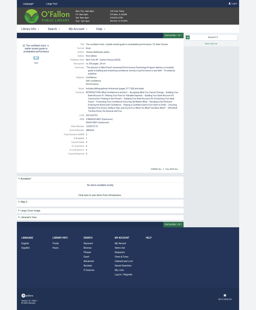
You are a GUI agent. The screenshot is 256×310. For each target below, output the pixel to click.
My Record (120, 243)
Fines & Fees (121, 256)
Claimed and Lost (124, 261)
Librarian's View (29, 217)
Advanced (89, 261)
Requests (120, 252)
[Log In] (230, 3)
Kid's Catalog (225, 299)
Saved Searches (123, 265)
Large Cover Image (30, 210)
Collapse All (171, 169)
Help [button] (99, 29)
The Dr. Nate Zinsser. (127, 44)
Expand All (156, 169)
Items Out (120, 247)
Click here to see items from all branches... (100, 195)
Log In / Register (123, 274)
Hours (55, 247)
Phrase (87, 252)
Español (25, 247)
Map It (24, 201)
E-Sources (89, 270)
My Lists (119, 270)
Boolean (88, 265)
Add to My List (211, 43)
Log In (234, 3)
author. (98, 52)
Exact (86, 256)
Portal (55, 243)
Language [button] (27, 237)
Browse (88, 247)
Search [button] (53, 29)
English (25, 243)
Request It (213, 37)
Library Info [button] (29, 29)
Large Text (51, 3)
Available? (26, 178)
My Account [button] (77, 29)
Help (149, 237)
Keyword (88, 243)
